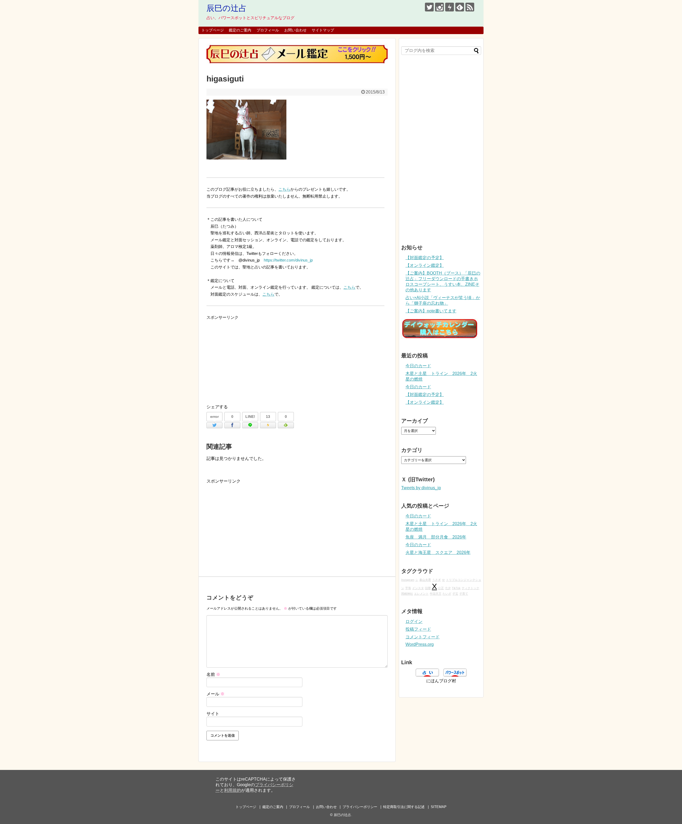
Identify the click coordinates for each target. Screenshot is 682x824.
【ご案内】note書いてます (430, 311)
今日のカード (418, 366)
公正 (441, 588)
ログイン (414, 621)
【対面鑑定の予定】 (424, 257)
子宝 (455, 593)
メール (215, 694)
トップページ (212, 30)
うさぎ (436, 579)
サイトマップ (323, 30)
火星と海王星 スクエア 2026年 (437, 552)
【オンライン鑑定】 (424, 265)
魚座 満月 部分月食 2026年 (435, 537)
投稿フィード (418, 629)
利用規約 (232, 790)
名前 (213, 674)
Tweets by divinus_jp (421, 488)
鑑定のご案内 (240, 30)
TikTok (456, 588)
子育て (463, 593)
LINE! (250, 416)
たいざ (447, 593)
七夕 (448, 588)
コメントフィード (422, 637)
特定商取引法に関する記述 (404, 807)
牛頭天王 (435, 593)
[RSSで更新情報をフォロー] (469, 7)
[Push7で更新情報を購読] (449, 7)
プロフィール (268, 30)
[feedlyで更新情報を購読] (459, 7)
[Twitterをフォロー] (429, 7)
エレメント (421, 593)
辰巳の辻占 (226, 8)
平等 (408, 588)
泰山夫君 (425, 579)
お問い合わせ (295, 30)
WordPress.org (419, 644)
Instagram (407, 579)
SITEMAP (438, 807)
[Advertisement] (297, 358)
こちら (284, 189)
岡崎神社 (407, 593)
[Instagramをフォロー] (439, 7)
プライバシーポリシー (360, 807)
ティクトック (470, 588)
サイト (212, 713)
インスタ (418, 588)
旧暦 (428, 588)
